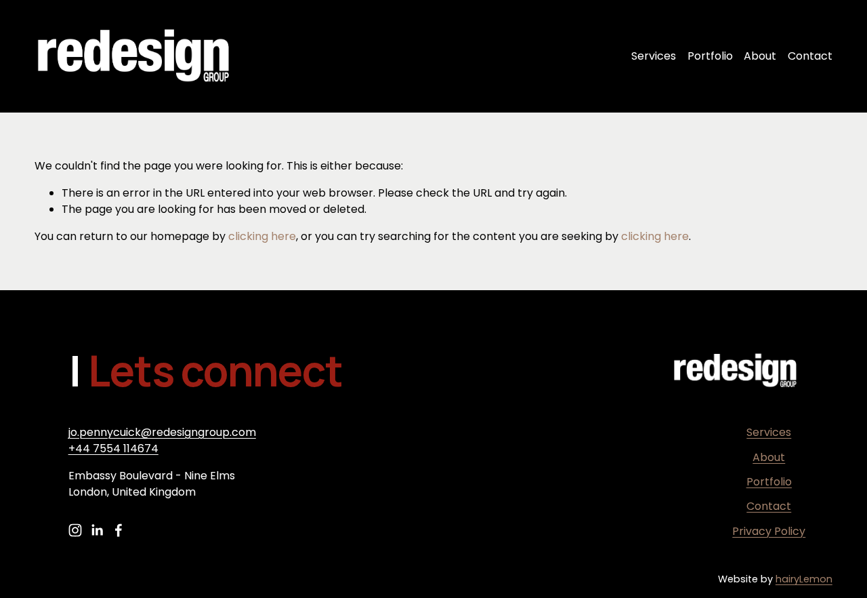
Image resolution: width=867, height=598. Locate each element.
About (760, 56)
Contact (810, 56)
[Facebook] (118, 530)
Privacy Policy (768, 531)
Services (653, 56)
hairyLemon (804, 579)
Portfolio (710, 56)
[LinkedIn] (97, 530)
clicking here (262, 236)
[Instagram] (75, 530)
